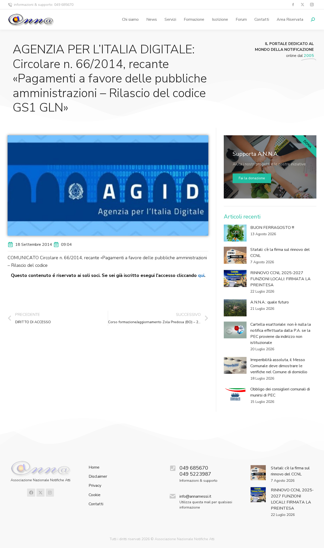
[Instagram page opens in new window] (311, 4)
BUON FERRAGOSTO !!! (272, 227)
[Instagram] (50, 493)
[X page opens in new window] (302, 4)
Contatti (96, 504)
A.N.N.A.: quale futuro (269, 302)
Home (94, 467)
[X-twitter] (40, 493)
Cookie (94, 495)
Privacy (95, 485)
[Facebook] (31, 493)
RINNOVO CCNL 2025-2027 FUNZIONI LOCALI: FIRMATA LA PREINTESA (280, 279)
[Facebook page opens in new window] (293, 4)
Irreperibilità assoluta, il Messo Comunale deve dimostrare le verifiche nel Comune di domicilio (278, 366)
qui (201, 275)
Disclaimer (98, 476)
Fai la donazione (252, 178)
